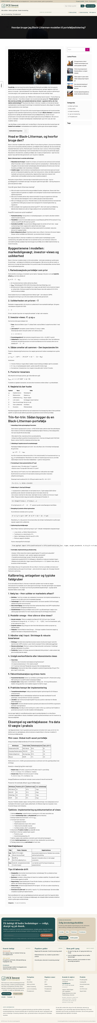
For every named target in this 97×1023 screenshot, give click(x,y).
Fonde (46, 979)
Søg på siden (83, 991)
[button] (1, 85)
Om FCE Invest (83, 988)
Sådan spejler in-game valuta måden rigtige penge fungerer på (81, 78)
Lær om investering (6, 14)
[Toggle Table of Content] (25, 131)
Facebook (9, 997)
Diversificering (48, 986)
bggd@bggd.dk (66, 983)
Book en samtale (90, 6)
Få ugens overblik (80, 1)
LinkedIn (3, 997)
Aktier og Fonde (13, 10)
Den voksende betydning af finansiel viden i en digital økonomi (80, 86)
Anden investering (23, 10)
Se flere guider (74, 937)
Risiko (46, 984)
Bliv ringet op (92, 12)
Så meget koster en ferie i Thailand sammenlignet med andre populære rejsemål (81, 63)
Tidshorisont (48, 991)
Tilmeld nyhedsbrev (47, 935)
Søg (83, 6)
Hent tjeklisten (63, 937)
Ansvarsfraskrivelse (84, 984)
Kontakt (82, 986)
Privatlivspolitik (92, 1)
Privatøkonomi (17, 14)
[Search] (87, 49)
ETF (45, 982)
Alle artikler (4, 10)
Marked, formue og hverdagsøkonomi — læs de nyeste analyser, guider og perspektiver (32, 1)
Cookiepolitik (83, 982)
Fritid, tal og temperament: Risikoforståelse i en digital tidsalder (80, 71)
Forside (86, 1)
